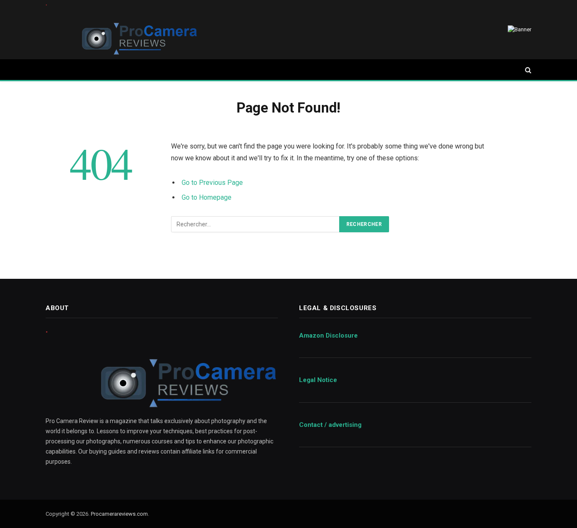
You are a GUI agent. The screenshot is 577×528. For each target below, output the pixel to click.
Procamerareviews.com (119, 514)
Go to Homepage (206, 197)
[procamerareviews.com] (122, 29)
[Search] (527, 70)
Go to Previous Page (212, 183)
